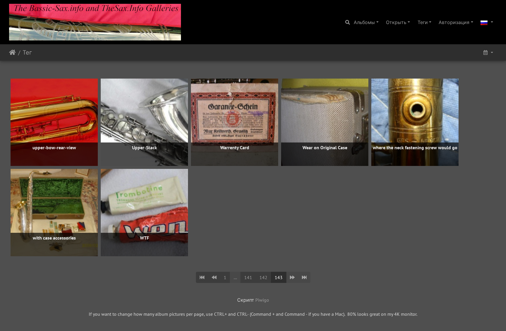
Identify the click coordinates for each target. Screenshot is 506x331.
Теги (423, 22)
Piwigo (262, 300)
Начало (12, 52)
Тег (27, 52)
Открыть (396, 22)
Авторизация (454, 22)
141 (248, 277)
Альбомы (364, 22)
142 (263, 277)
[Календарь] (488, 52)
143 (279, 277)
